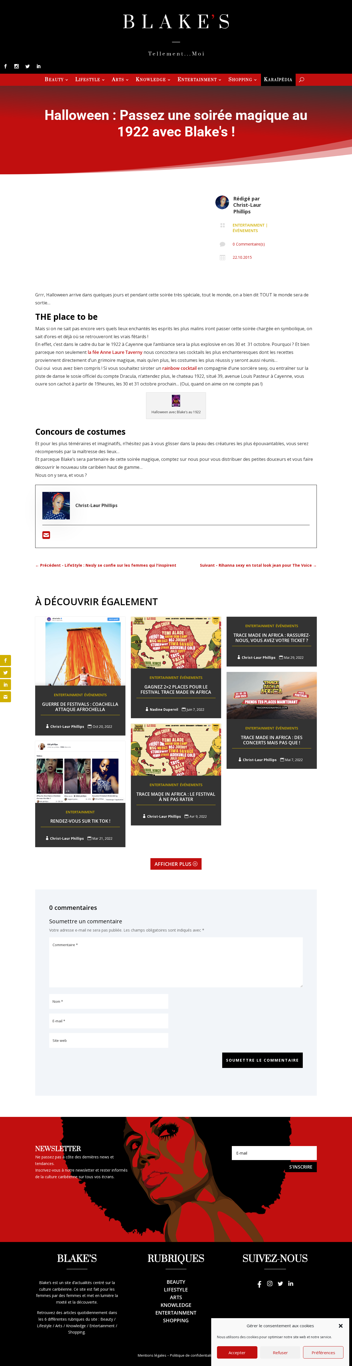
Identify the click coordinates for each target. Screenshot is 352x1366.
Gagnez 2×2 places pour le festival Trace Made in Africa (176, 689)
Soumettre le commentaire (262, 1060)
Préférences (323, 1353)
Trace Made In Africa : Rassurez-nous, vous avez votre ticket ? (271, 637)
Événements (245, 230)
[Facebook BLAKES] (259, 1286)
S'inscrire (300, 1167)
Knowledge (151, 80)
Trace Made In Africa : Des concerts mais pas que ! (271, 740)
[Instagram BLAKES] (270, 1286)
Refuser (280, 1353)
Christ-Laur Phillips (247, 208)
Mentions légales (152, 1355)
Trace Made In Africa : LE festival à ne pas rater (175, 796)
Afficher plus (173, 864)
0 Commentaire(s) (249, 244)
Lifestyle (87, 80)
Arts (118, 80)
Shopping (240, 80)
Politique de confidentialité (192, 1355)
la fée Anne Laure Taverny (116, 352)
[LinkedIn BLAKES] (291, 1286)
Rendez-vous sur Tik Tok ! (80, 821)
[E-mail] (46, 537)
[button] (340, 1326)
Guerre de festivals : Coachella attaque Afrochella (80, 706)
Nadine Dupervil (164, 709)
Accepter (237, 1353)
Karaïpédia (278, 80)
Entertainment (197, 80)
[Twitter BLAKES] (280, 1286)
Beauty (54, 80)
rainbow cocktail (180, 368)
